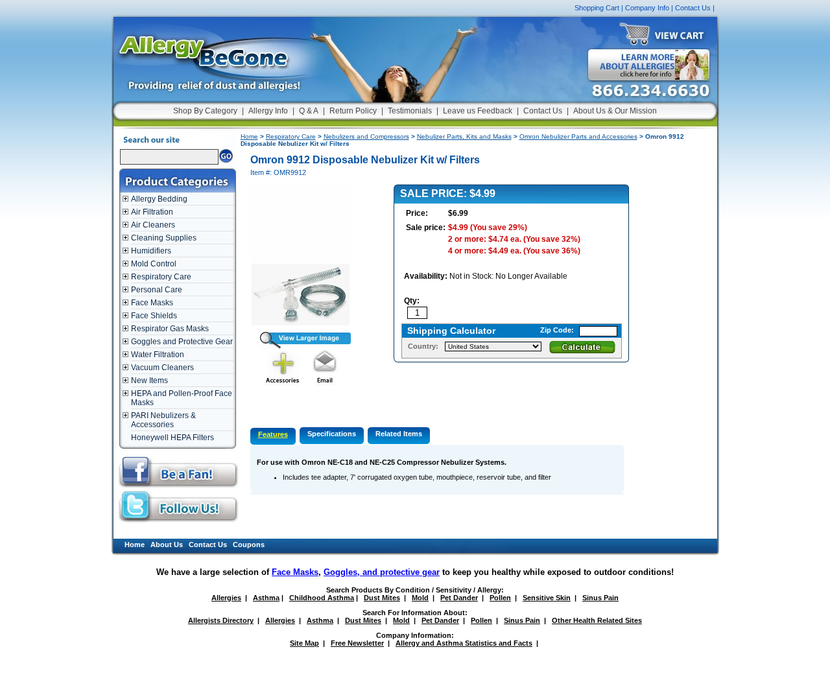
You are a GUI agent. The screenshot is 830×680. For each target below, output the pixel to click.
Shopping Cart (597, 8)
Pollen (500, 598)
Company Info (647, 8)
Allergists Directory (221, 620)
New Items (149, 380)
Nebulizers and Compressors (366, 136)
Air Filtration (152, 212)
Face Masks (152, 302)
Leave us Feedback (477, 110)
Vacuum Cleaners (162, 367)
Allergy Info (268, 110)
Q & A (308, 110)
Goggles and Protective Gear (182, 341)
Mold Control (153, 263)
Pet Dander (459, 598)
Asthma (266, 598)
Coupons (249, 544)
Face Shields (154, 315)
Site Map (304, 643)
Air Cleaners (153, 224)
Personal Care (156, 289)
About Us (166, 544)
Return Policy (353, 110)
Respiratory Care (161, 276)
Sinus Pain (600, 598)
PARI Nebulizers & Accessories (163, 420)
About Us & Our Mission (615, 110)
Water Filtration (157, 354)
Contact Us (693, 8)
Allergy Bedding (159, 199)
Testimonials (410, 110)
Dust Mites (382, 598)
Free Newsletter (357, 643)
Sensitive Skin (547, 598)
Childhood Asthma (321, 598)
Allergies (226, 598)
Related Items (398, 434)
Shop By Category (205, 110)
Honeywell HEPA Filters (172, 437)
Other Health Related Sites (597, 620)
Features (273, 434)
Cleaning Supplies (163, 237)
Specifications (331, 434)
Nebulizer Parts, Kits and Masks (464, 136)
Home (249, 136)
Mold (420, 598)
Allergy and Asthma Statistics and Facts (464, 643)
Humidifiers (151, 250)
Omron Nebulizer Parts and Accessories (578, 136)
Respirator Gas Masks (170, 328)
